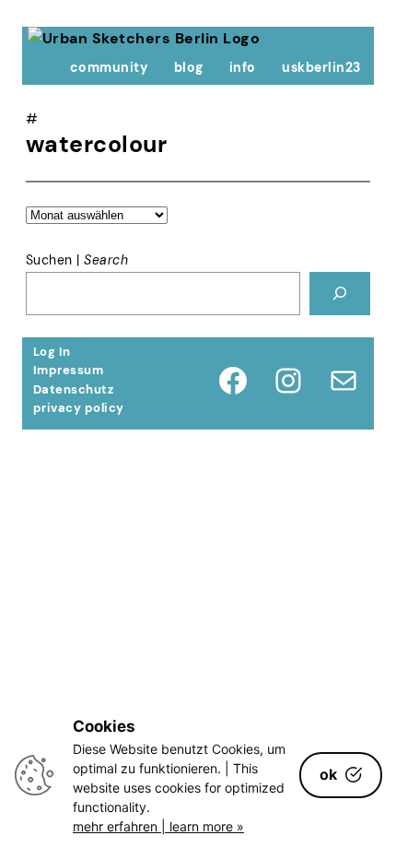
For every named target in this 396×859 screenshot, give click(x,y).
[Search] (339, 293)
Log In (52, 351)
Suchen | (77, 260)
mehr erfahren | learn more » (158, 826)
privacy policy (78, 408)
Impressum (68, 370)
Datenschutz (73, 389)
